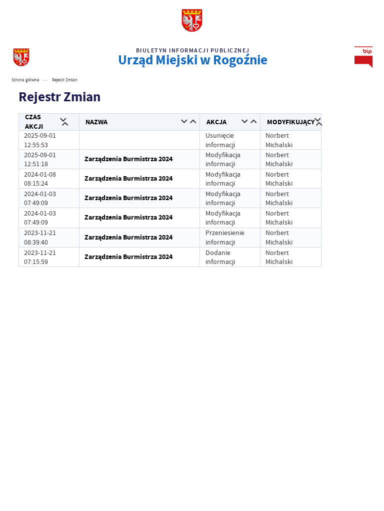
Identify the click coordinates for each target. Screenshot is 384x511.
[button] (63, 120)
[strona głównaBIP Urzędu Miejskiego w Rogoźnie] (21, 57)
